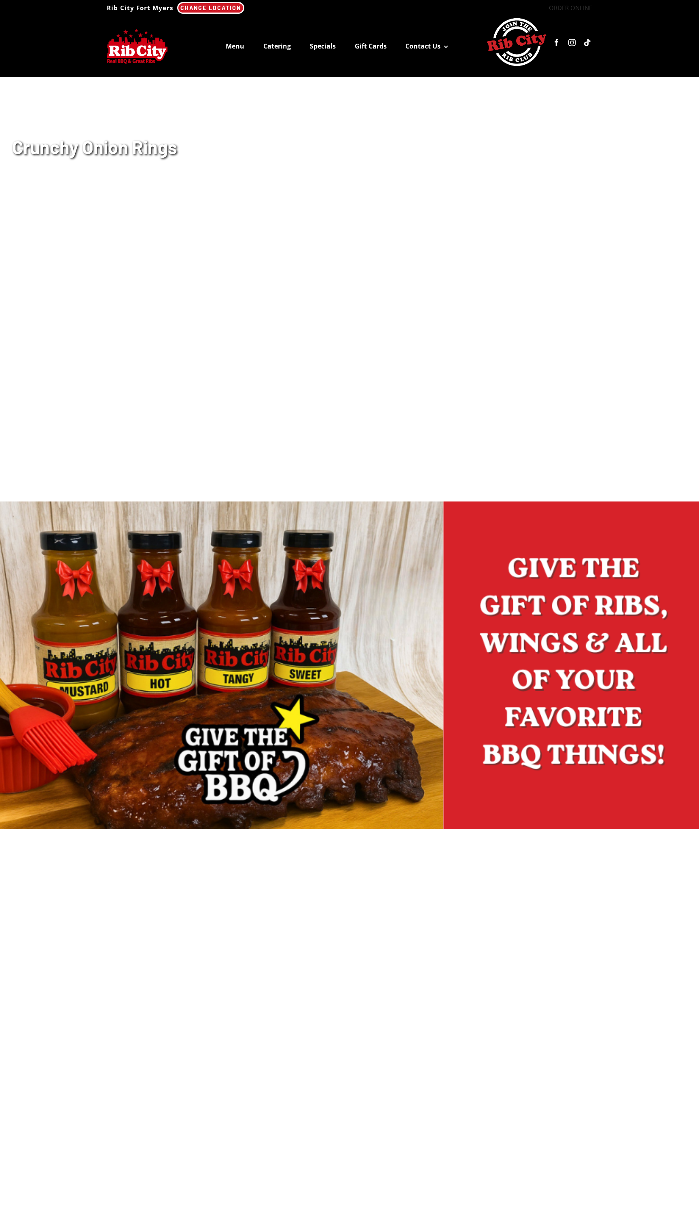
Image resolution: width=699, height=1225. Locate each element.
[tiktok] (587, 42)
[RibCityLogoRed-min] (137, 32)
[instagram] (572, 42)
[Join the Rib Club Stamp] (516, 19)
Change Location (210, 7)
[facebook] (556, 42)
